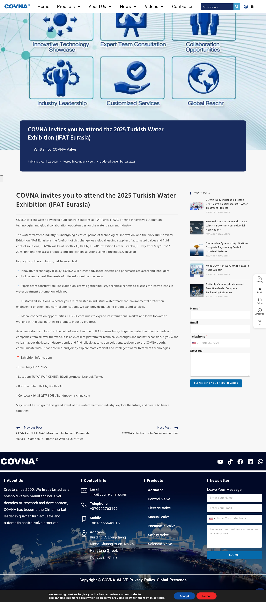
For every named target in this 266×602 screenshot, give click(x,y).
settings (157, 597)
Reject (202, 596)
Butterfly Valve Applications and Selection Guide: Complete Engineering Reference (225, 288)
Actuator (155, 490)
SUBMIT (234, 555)
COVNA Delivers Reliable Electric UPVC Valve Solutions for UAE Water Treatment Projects (227, 204)
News (125, 6)
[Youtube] (220, 462)
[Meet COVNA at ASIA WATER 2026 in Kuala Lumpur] (196, 270)
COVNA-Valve (64, 150)
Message (197, 351)
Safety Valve (158, 535)
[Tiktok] (230, 462)
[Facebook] (240, 462)
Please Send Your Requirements (216, 383)
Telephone (198, 337)
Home (43, 6)
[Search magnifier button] (236, 6)
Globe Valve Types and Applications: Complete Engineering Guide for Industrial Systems (227, 247)
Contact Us (182, 6)
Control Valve (159, 499)
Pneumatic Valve (161, 526)
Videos (151, 6)
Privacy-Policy (142, 580)
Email (195, 323)
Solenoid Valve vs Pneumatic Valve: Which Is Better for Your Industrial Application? (226, 226)
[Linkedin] (250, 462)
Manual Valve (159, 517)
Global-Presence (172, 580)
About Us (97, 6)
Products (66, 6)
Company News (85, 162)
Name (195, 309)
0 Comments (224, 213)
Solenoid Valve (160, 544)
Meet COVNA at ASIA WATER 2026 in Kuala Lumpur (227, 268)
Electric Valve (159, 508)
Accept (181, 596)
